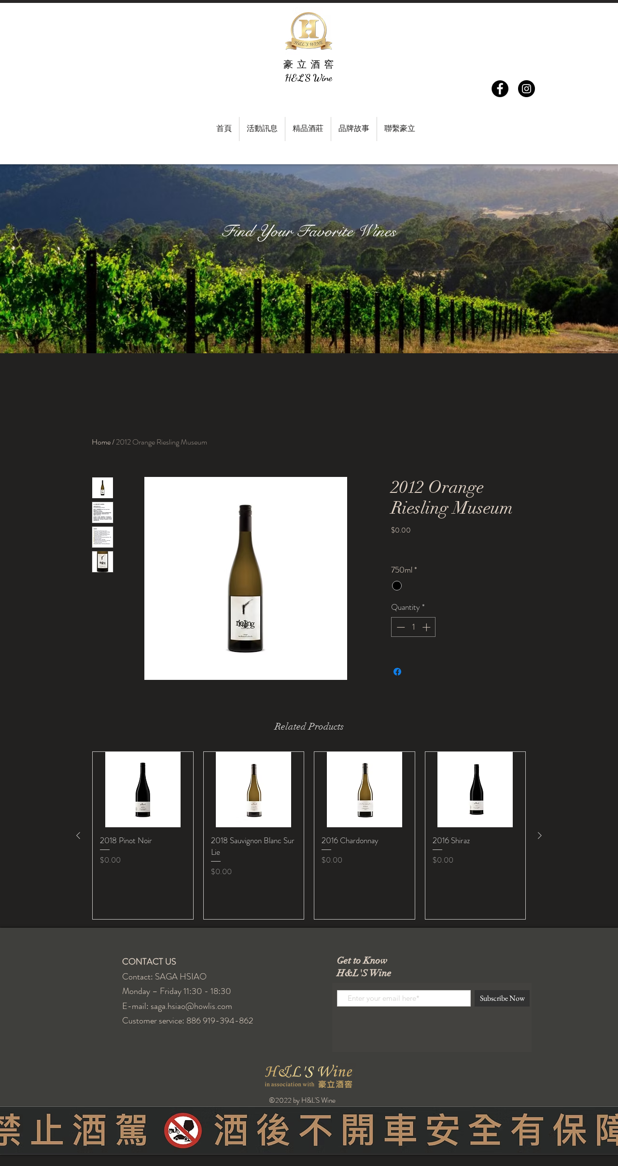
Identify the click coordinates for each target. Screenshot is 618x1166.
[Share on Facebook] (397, 671)
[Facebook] (500, 88)
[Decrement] (400, 627)
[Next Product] (540, 835)
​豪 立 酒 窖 (308, 64)
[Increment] (427, 627)
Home (101, 441)
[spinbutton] (413, 627)
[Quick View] (143, 789)
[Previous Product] (78, 835)
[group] (309, 835)
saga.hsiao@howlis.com (191, 1006)
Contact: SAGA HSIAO (164, 976)
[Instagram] (526, 88)
